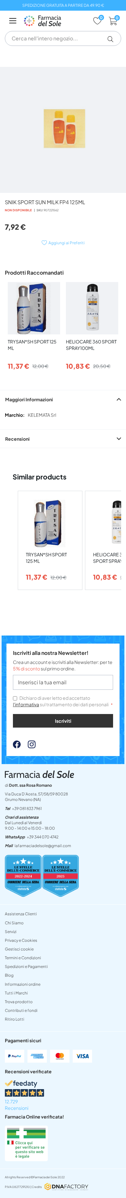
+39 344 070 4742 (42, 837)
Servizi (10, 931)
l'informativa (26, 704)
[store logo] (55, 21)
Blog (9, 975)
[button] (113, 39)
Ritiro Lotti (14, 1019)
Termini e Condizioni (23, 957)
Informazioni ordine (22, 984)
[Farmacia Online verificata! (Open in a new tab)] (26, 1159)
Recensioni (17, 439)
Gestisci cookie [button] (19, 949)
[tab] (63, 399)
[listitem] (50, 540)
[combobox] (63, 38)
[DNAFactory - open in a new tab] (66, 1187)
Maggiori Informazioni (29, 399)
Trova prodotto (19, 1001)
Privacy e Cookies (21, 940)
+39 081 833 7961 (27, 808)
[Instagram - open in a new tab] (28, 746)
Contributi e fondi (21, 1010)
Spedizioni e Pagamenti (26, 966)
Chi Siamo (14, 922)
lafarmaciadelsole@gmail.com (43, 845)
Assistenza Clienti (21, 913)
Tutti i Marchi (16, 993)
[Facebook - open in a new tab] (17, 746)
